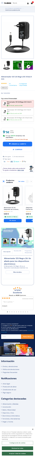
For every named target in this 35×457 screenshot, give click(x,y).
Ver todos (21, 181)
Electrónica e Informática (11, 416)
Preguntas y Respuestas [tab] (28, 251)
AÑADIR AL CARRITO (18, 144)
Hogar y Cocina (8, 422)
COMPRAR (18, 149)
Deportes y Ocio (8, 413)
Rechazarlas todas (17, 448)
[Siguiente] (31, 181)
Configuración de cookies (17, 443)
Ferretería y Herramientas (11, 419)
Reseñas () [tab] (17, 251)
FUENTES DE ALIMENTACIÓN (12, 10)
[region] (17, 442)
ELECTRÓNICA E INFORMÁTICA (13, 8)
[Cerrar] (33, 429)
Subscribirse (27, 336)
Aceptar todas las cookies (17, 453)
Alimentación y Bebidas (10, 404)
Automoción (7, 407)
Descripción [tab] (7, 251)
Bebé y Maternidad (9, 410)
